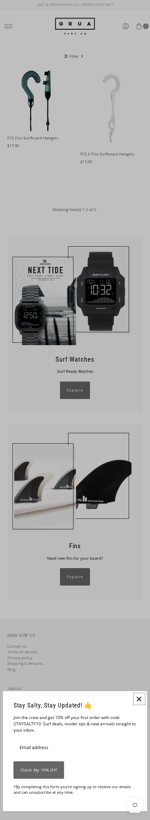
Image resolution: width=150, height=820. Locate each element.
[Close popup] (139, 699)
